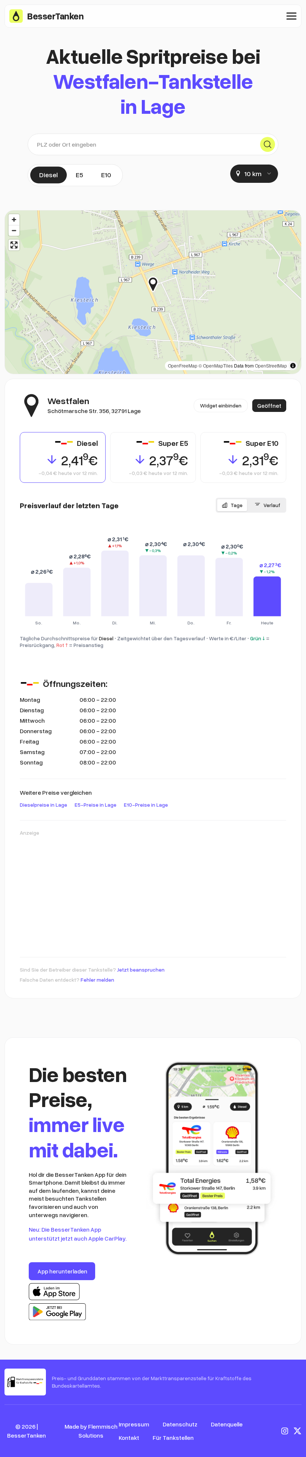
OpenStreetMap (271, 365)
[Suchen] (267, 144)
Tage (237, 505)
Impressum (134, 1424)
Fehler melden (97, 979)
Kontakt (129, 1437)
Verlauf (271, 505)
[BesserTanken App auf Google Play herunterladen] (57, 1311)
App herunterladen (62, 1271)
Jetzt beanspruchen (141, 969)
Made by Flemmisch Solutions (91, 1431)
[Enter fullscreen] (14, 245)
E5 (79, 175)
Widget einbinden (220, 405)
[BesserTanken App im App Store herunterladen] (54, 1291)
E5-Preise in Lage (95, 804)
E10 (106, 175)
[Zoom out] (14, 230)
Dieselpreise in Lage (43, 804)
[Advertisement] (153, 893)
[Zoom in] (14, 219)
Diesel (48, 175)
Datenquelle (227, 1424)
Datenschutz (180, 1424)
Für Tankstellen (173, 1437)
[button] (158, 284)
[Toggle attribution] (292, 365)
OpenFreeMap (182, 365)
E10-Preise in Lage (146, 804)
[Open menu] (291, 16)
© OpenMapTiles (216, 365)
